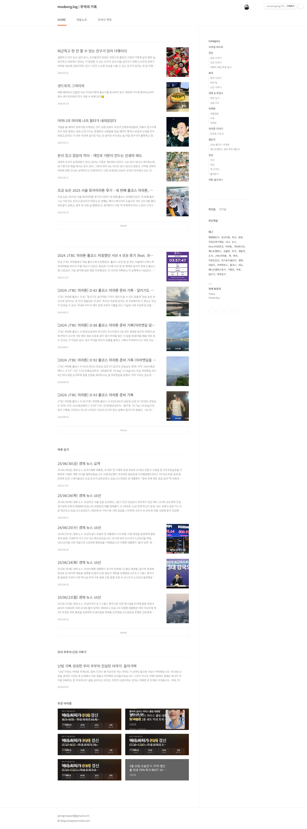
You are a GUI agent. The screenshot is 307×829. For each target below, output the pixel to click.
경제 (240, 260)
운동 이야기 (216, 58)
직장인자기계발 (216, 241)
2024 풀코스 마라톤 (219, 144)
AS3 (228, 241)
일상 (211, 155)
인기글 (222, 209)
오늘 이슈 (214, 102)
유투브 (236, 311)
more (123, 225)
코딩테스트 (239, 246)
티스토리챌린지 (228, 260)
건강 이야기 (216, 62)
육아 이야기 (216, 78)
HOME (62, 19)
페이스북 (212, 311)
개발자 (241, 251)
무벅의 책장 (105, 19)
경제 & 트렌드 (216, 93)
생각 (212, 160)
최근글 (212, 209)
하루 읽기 (214, 98)
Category (214, 41)
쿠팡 (238, 269)
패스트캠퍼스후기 (217, 269)
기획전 (231, 269)
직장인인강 (214, 260)
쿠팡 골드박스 (216, 179)
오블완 (226, 251)
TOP (246, 817)
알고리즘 (225, 237)
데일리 (212, 265)
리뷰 (212, 118)
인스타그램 (220, 311)
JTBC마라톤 (221, 255)
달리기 (212, 274)
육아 (211, 73)
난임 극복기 (216, 87)
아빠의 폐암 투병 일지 (220, 67)
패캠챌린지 (214, 237)
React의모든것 (216, 246)
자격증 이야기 (216, 128)
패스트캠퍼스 (215, 251)
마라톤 (228, 246)
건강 (211, 53)
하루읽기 (221, 274)
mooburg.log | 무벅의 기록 (77, 7)
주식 (234, 251)
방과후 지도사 (217, 133)
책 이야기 (214, 169)
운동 (240, 237)
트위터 (228, 311)
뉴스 (234, 241)
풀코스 (233, 265)
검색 (238, 7)
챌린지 (212, 139)
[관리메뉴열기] (300, 6)
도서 (211, 255)
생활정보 (214, 113)
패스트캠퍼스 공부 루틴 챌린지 (225, 149)
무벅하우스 (222, 265)
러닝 (212, 164)
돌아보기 (214, 174)
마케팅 (212, 108)
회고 (234, 237)
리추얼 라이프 (216, 47)
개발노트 (81, 19)
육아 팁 (213, 82)
